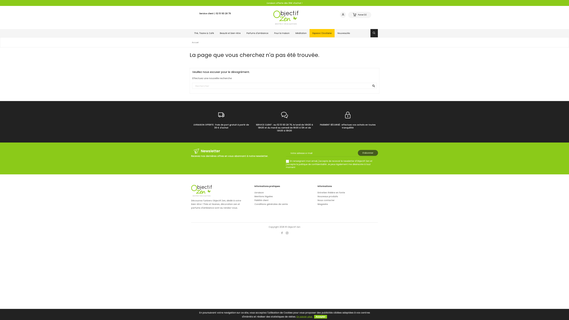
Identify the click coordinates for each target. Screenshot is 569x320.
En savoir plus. (305, 316)
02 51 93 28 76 (223, 13)
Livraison (259, 192)
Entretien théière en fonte (331, 192)
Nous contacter (326, 200)
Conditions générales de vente (271, 204)
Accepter (320, 316)
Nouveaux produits (328, 196)
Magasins (323, 204)
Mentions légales (263, 196)
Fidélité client (261, 200)
